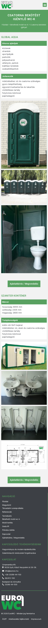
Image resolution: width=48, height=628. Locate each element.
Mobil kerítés (7, 523)
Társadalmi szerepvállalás (12, 508)
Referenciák (7, 512)
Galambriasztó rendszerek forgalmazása (19, 553)
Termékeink (7, 516)
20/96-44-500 (11, 584)
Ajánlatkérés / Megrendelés (13, 538)
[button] (45, 5)
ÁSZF (4, 619)
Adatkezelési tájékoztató (19, 619)
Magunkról (6, 505)
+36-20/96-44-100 (13, 575)
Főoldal (5, 25)
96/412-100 (10, 578)
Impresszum (36, 619)
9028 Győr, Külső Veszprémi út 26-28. (21, 567)
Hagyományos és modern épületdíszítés (19, 549)
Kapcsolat (6, 534)
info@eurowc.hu (11, 571)
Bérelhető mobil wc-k (19, 25)
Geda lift (5, 526)
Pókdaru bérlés (8, 530)
